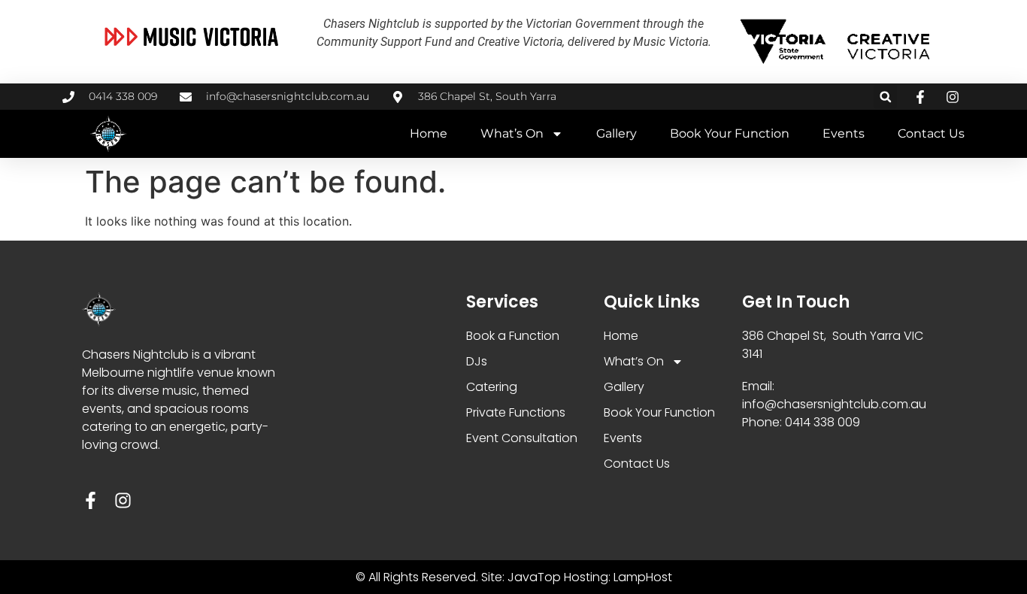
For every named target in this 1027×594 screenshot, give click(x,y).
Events (844, 133)
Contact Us (931, 133)
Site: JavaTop (521, 577)
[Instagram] (123, 500)
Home (428, 133)
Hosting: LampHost (618, 577)
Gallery (616, 133)
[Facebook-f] (90, 500)
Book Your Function (729, 133)
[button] (885, 96)
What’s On (512, 133)
